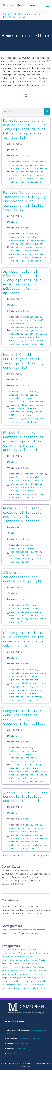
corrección (41, 673)
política (14, 257)
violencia (15, 422)
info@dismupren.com (36, 913)
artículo (31, 320)
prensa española (36, 980)
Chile (26, 161)
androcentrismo (29, 394)
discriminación (18, 165)
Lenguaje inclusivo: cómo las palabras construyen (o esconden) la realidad (24, 717)
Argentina (29, 473)
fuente (33, 676)
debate (31, 548)
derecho (31, 237)
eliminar (14, 480)
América (13, 394)
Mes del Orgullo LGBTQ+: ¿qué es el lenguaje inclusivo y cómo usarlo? (23, 360)
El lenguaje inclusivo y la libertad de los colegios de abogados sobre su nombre (24, 639)
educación (35, 327)
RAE (35, 418)
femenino (14, 405)
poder (35, 841)
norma (33, 693)
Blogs (5, 929)
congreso (27, 673)
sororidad (15, 781)
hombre (20, 408)
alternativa (30, 233)
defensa (13, 831)
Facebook (11, 1053)
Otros (26, 155)
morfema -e (41, 168)
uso (22, 181)
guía (11, 408)
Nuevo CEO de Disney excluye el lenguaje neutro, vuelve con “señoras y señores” (22, 514)
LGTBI (12, 415)
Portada (7, 14)
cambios (41, 473)
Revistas (35, 933)
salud (33, 618)
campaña (13, 477)
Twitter (13, 181)
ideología (25, 243)
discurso (14, 608)
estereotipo (38, 240)
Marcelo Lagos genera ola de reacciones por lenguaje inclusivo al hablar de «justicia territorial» (24, 129)
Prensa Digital (18, 933)
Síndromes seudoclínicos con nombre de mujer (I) (22, 576)
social (26, 344)
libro (22, 490)
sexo (11, 700)
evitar (33, 165)
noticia (13, 171)
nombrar (27, 254)
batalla (27, 824)
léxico (27, 250)
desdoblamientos (18, 240)
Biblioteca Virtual (26, 14)
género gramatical (30, 483)
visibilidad (34, 181)
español (13, 330)
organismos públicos (33, 171)
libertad (14, 690)
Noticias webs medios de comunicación (27, 929)
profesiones (16, 696)
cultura (37, 477)
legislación (29, 683)
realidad (21, 778)
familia (42, 960)
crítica (26, 398)
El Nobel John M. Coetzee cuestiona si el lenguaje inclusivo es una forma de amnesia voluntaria (24, 441)
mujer (27, 418)
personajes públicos (21, 175)
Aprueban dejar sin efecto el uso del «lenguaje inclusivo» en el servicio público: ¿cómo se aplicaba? (23, 282)
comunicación (16, 237)
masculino (15, 254)
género (43, 165)
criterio (26, 477)
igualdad (38, 243)
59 (34, 855)
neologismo (24, 612)
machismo (16, 974)
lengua (28, 247)
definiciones (39, 161)
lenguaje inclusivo (20, 168)
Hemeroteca (9, 17)
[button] (47, 6)
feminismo (27, 405)
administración (32, 316)
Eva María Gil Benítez (29, 1038)
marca (36, 250)
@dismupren (21, 1048)
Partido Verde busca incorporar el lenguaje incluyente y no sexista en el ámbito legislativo (25, 201)
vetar (41, 344)
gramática (36, 330)
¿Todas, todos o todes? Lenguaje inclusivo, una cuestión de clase (25, 796)
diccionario (16, 754)
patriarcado (28, 774)
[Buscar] (47, 111)
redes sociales (36, 178)
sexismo (13, 260)
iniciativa (15, 247)
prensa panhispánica (34, 257)
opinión (13, 615)
